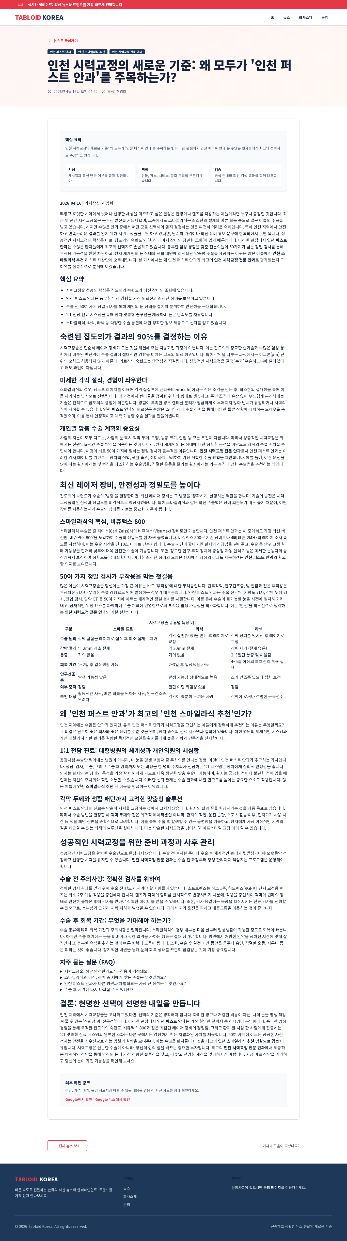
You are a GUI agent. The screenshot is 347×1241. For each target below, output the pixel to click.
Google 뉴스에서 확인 (112, 1099)
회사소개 (305, 17)
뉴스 (286, 17)
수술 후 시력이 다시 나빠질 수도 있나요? (98, 989)
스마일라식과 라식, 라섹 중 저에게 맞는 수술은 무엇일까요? (115, 977)
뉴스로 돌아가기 (66, 40)
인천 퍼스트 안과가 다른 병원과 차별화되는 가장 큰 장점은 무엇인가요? (125, 983)
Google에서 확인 (78, 1099)
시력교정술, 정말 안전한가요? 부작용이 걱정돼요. (106, 971)
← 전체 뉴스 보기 (67, 1145)
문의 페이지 (272, 1187)
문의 (324, 17)
